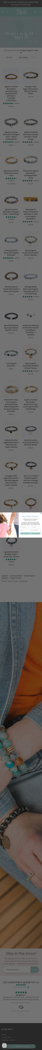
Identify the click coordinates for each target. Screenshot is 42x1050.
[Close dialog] (41, 513)
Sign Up (30, 533)
